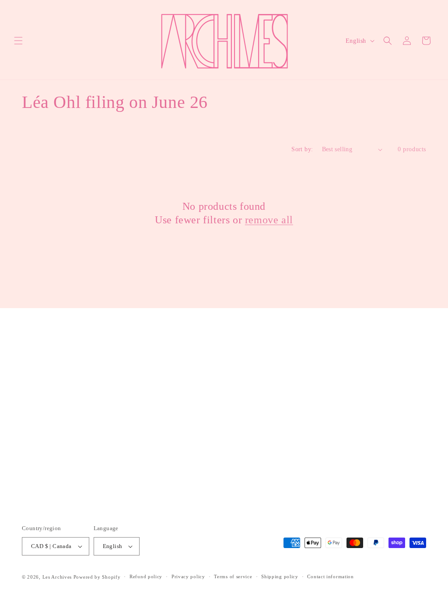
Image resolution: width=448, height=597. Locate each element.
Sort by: (302, 149)
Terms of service (233, 576)
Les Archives (57, 577)
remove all (269, 220)
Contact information (330, 576)
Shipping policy (279, 576)
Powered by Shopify (97, 577)
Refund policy (146, 576)
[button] (18, 40)
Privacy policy (188, 576)
